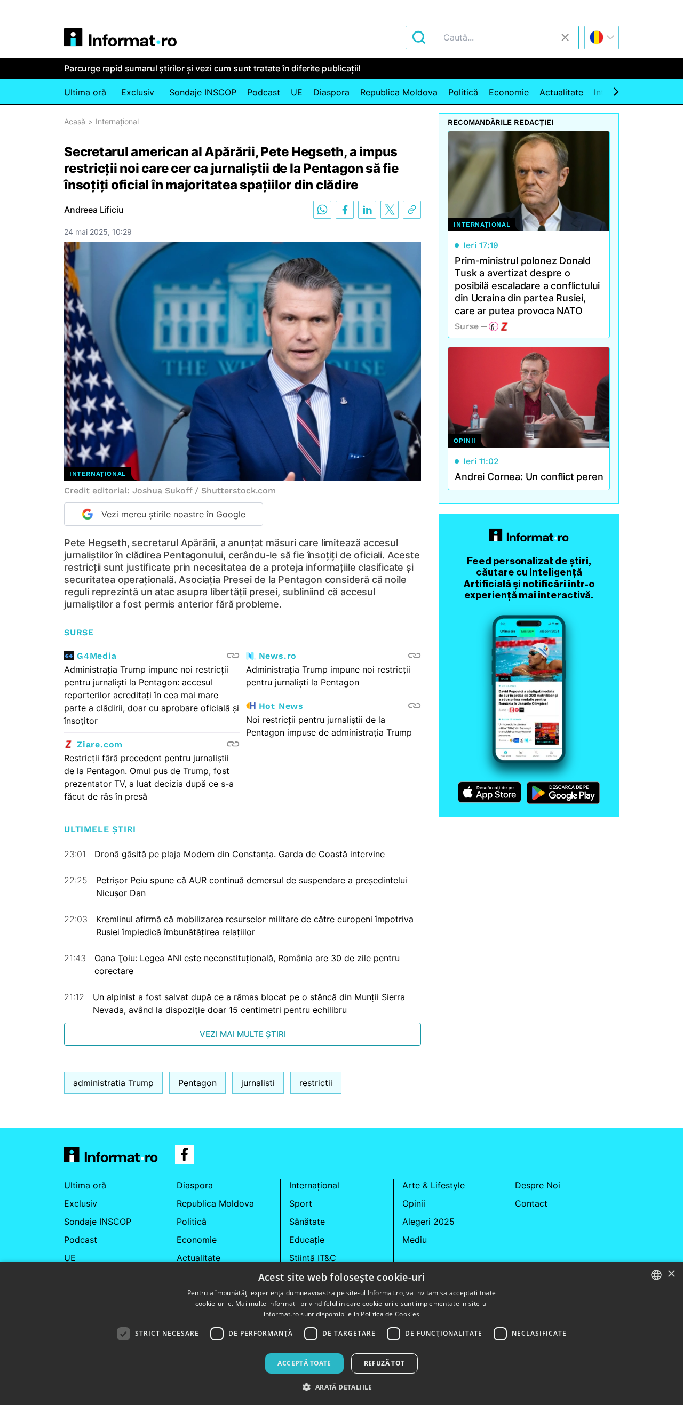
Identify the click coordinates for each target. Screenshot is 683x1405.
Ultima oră (85, 92)
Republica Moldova (399, 92)
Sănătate (307, 1221)
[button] (341, 1387)
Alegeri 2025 (428, 1221)
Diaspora (331, 92)
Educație (306, 1239)
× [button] (671, 1274)
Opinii (413, 1203)
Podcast (263, 92)
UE (297, 92)
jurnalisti (258, 1082)
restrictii (315, 1082)
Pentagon (197, 1082)
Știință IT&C (312, 1257)
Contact (531, 1203)
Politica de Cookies (390, 1314)
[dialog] (341, 1333)
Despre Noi (537, 1185)
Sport (300, 1203)
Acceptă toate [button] (304, 1363)
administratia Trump (113, 1082)
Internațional (117, 121)
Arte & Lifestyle (433, 1185)
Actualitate (561, 92)
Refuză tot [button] (384, 1363)
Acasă (74, 121)
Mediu (414, 1239)
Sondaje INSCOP (202, 92)
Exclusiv (137, 92)
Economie (509, 92)
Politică (463, 92)
